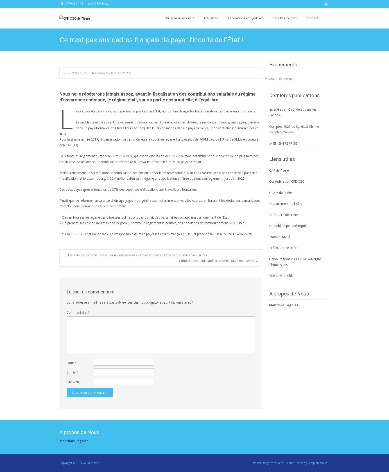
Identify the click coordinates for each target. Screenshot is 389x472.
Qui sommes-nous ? (179, 18)
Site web (73, 382)
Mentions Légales (283, 305)
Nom (72, 362)
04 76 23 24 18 (74, 3)
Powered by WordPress (268, 463)
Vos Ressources (285, 18)
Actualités (211, 18)
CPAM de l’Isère (280, 192)
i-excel (299, 463)
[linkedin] (326, 5)
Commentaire (78, 312)
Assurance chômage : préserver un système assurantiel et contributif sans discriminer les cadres (135, 255)
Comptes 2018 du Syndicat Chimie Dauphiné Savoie (218, 261)
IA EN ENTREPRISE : (284, 143)
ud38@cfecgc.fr (102, 3)
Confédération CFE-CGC (286, 181)
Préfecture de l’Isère (283, 248)
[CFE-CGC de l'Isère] (71, 17)
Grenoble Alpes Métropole (288, 226)
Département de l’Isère (286, 203)
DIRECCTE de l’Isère (283, 215)
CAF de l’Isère (279, 170)
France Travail (279, 237)
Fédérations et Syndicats (246, 18)
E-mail (72, 372)
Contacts (313, 18)
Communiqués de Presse (113, 73)
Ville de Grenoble (281, 275)
